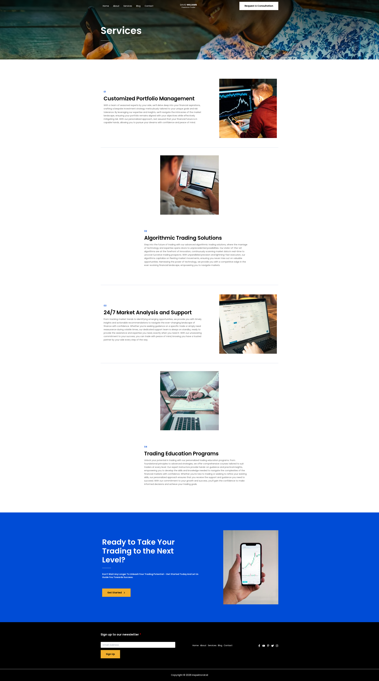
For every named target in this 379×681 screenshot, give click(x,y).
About (116, 5)
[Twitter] (272, 645)
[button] (258, 6)
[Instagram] (277, 645)
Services (127, 5)
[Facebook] (259, 645)
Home (106, 5)
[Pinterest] (268, 645)
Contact (149, 5)
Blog (138, 5)
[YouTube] (263, 645)
